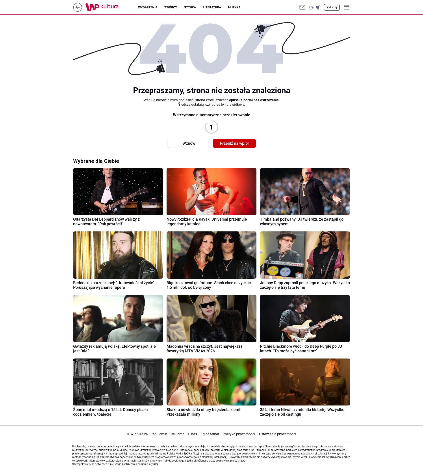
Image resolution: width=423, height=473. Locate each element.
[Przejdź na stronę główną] (77, 10)
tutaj (155, 464)
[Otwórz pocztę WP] (302, 7)
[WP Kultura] (111, 7)
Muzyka (234, 7)
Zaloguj (332, 7)
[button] (314, 7)
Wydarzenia (147, 7)
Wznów (188, 143)
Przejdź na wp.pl (234, 143)
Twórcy (170, 7)
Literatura (212, 7)
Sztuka (190, 7)
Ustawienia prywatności (276, 434)
